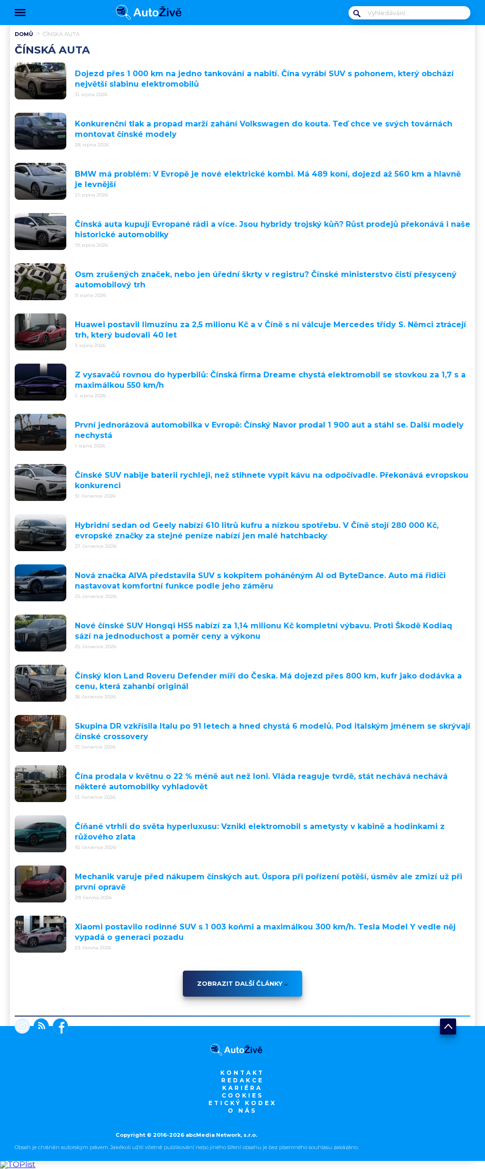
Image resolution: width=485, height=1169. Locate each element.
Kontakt (242, 1072)
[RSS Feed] (39, 1026)
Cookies (242, 1095)
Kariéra (242, 1087)
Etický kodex (242, 1103)
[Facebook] (58, 1026)
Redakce (242, 1080)
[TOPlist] (18, 1164)
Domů (24, 34)
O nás (242, 1110)
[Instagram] (22, 1026)
